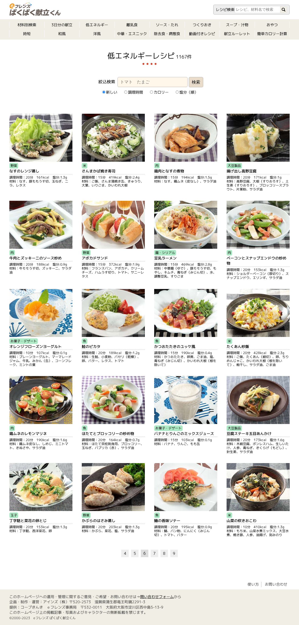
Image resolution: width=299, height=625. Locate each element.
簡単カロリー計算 (272, 33)
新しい (111, 92)
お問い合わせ (276, 584)
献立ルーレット (237, 33)
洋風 (97, 33)
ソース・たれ (167, 24)
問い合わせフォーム (157, 596)
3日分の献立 (61, 24)
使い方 (253, 584)
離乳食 (132, 24)
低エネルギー (97, 24)
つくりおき (202, 24)
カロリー (160, 92)
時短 (27, 33)
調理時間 (135, 92)
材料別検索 (27, 24)
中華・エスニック (132, 33)
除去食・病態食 (167, 33)
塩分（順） (188, 92)
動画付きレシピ (202, 33)
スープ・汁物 (237, 24)
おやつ (272, 24)
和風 (62, 33)
